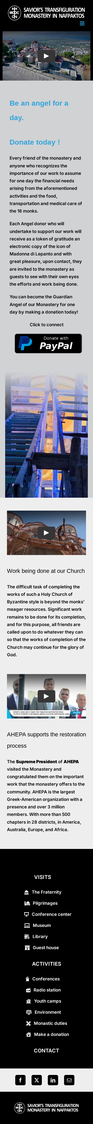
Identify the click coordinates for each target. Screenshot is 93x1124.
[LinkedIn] (53, 1080)
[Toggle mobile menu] (82, 23)
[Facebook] (20, 1080)
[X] (36, 1080)
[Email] (69, 1080)
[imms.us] (46, 1104)
